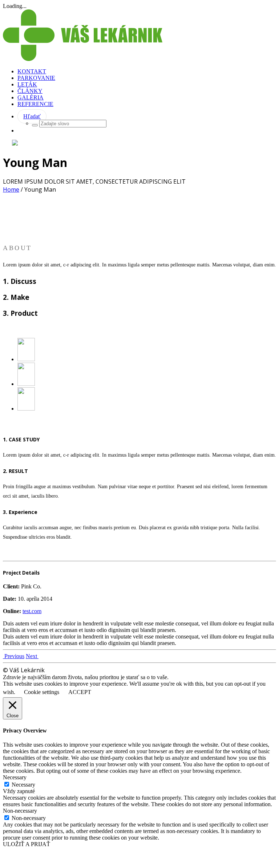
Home (11, 189)
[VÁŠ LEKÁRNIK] (82, 59)
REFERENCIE (35, 104)
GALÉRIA (30, 97)
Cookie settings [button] (41, 692)
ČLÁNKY (30, 91)
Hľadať (32, 116)
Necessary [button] (15, 777)
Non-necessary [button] (20, 811)
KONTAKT (31, 71)
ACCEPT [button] (79, 692)
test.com (32, 611)
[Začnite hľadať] (35, 125)
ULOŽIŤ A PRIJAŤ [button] (26, 844)
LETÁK (27, 84)
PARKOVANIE (36, 78)
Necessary (23, 784)
